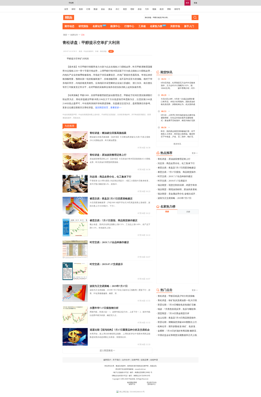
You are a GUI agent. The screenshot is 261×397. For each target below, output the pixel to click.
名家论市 (97, 26)
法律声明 (135, 360)
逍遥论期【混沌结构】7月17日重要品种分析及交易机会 (120, 329)
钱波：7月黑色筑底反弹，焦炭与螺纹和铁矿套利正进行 (184, 309)
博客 (169, 9)
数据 (95, 9)
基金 (103, 9)
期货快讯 (166, 72)
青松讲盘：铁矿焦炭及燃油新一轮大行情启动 (179, 300)
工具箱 (142, 26)
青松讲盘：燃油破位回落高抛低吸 (108, 133)
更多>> (195, 153)
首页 (66, 9)
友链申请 (154, 360)
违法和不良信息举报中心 (151, 383)
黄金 (110, 9)
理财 (132, 9)
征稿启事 (144, 360)
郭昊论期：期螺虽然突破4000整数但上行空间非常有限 (184, 322)
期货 (125, 9)
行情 (88, 9)
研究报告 (83, 26)
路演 (162, 9)
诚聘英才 (107, 360)
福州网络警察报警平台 (132, 383)
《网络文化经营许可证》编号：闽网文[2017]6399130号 (130, 376)
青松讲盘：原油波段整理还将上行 (108, 154)
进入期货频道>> (107, 350)
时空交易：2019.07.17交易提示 (106, 264)
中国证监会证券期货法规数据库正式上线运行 (179, 335)
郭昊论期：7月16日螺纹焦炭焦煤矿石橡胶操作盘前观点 (184, 305)
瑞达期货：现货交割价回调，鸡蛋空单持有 (178, 185)
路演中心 (115, 26)
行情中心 (129, 26)
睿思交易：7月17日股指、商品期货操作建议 (113, 220)
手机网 (71, 3)
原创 (140, 9)
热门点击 (166, 290)
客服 (195, 3)
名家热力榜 (156, 26)
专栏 (111, 51)
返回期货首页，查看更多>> (108, 107)
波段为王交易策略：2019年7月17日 (109, 286)
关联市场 (175, 26)
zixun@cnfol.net (140, 369)
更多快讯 (177, 144)
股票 (81, 9)
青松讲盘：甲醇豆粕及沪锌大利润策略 (176, 296)
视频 (154, 9)
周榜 (167, 212)
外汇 (117, 9)
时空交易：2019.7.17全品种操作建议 (109, 242)
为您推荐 (69, 126)
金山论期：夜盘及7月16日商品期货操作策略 (179, 318)
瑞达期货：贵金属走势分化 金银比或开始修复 (180, 194)
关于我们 (116, 360)
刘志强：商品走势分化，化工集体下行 (110, 176)
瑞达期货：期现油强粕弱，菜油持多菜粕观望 (182, 189)
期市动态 (69, 26)
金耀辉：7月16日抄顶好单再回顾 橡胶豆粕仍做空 (181, 331)
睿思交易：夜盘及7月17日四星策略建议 (111, 198)
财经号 (177, 9)
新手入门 (189, 26)
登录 (187, 3)
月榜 (188, 212)
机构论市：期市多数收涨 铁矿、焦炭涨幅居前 (180, 326)
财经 (73, 9)
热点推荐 (166, 153)
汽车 (147, 9)
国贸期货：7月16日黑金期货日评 (173, 313)
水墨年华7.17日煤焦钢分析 (104, 308)
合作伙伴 (126, 360)
